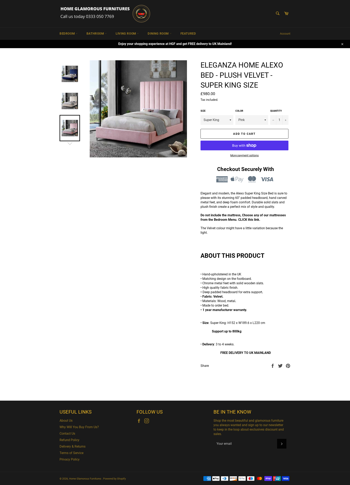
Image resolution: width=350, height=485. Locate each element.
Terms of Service (71, 453)
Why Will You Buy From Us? (79, 427)
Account (285, 33)
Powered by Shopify (114, 478)
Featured (188, 33)
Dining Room (159, 33)
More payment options (244, 155)
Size (203, 110)
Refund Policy (69, 440)
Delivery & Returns (72, 446)
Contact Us (67, 433)
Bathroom (95, 33)
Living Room (126, 33)
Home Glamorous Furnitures (85, 478)
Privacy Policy (70, 459)
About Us (66, 420)
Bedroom (68, 33)
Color (239, 110)
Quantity (276, 110)
